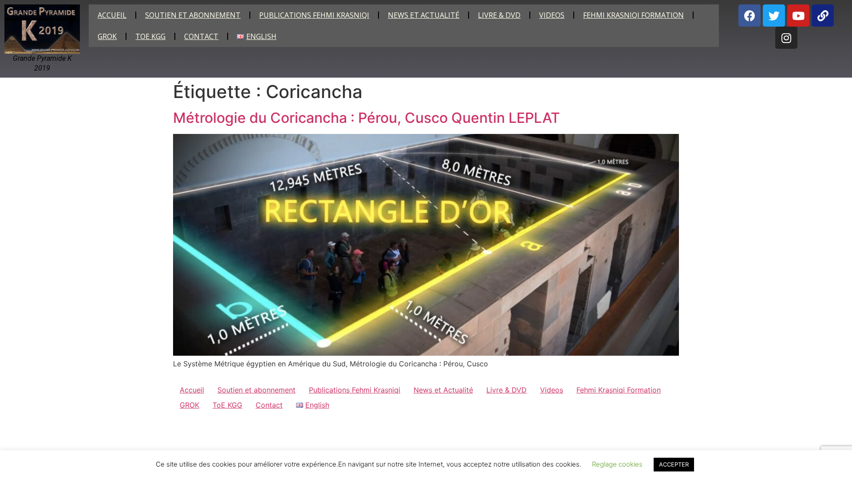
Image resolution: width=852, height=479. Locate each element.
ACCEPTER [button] (674, 464)
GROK (107, 36)
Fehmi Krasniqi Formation (633, 15)
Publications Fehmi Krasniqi (314, 15)
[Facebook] (749, 15)
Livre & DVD (499, 15)
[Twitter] (774, 15)
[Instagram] (786, 38)
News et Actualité (423, 15)
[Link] (823, 15)
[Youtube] (798, 15)
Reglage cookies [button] (617, 464)
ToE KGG (150, 36)
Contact (201, 36)
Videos (551, 15)
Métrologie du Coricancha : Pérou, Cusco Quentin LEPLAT (366, 117)
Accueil (112, 15)
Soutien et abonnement (193, 15)
